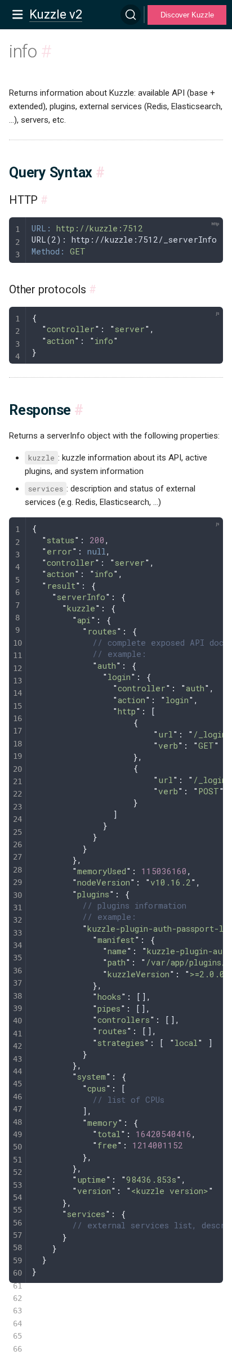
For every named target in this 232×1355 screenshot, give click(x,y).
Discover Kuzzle (187, 15)
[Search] (131, 15)
